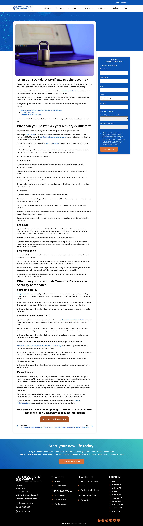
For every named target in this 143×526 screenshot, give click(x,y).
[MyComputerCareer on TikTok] (118, 520)
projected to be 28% (52, 143)
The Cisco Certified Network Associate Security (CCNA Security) (39, 346)
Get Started (102, 8)
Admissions (88, 8)
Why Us (47, 8)
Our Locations (73, 8)
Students (115, 8)
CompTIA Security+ (27, 112)
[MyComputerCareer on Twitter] (103, 520)
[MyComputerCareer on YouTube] (114, 520)
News (126, 8)
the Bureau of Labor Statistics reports (53, 137)
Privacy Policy (117, 142)
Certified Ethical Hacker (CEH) (31, 115)
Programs (59, 8)
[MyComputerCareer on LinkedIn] (110, 520)
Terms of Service (107, 142)
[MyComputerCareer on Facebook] (99, 520)
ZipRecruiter (30, 135)
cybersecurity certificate (69, 91)
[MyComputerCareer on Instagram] (107, 520)
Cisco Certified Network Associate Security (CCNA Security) (41, 110)
